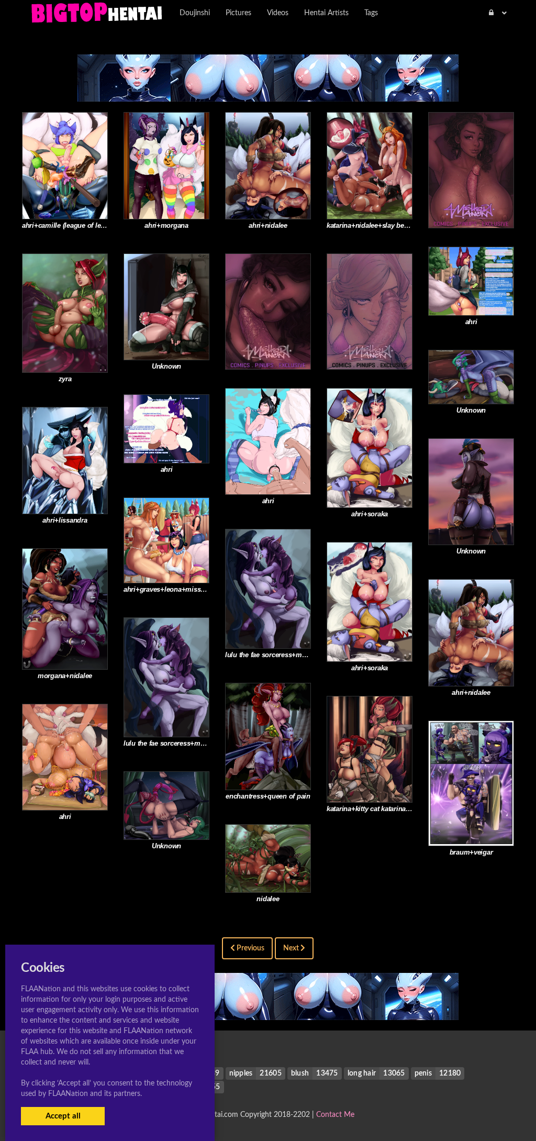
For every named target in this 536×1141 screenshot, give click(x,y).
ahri (471, 322)
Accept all (63, 1116)
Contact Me (335, 1114)
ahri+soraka (369, 514)
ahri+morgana (166, 225)
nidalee (267, 899)
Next (291, 948)
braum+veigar (471, 852)
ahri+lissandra (64, 520)
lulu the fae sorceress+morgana (274, 655)
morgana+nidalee (65, 676)
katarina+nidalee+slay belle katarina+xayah (393, 225)
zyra (65, 379)
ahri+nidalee (268, 225)
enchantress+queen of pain (268, 796)
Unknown (166, 366)
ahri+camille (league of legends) (72, 225)
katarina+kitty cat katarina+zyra (375, 809)
